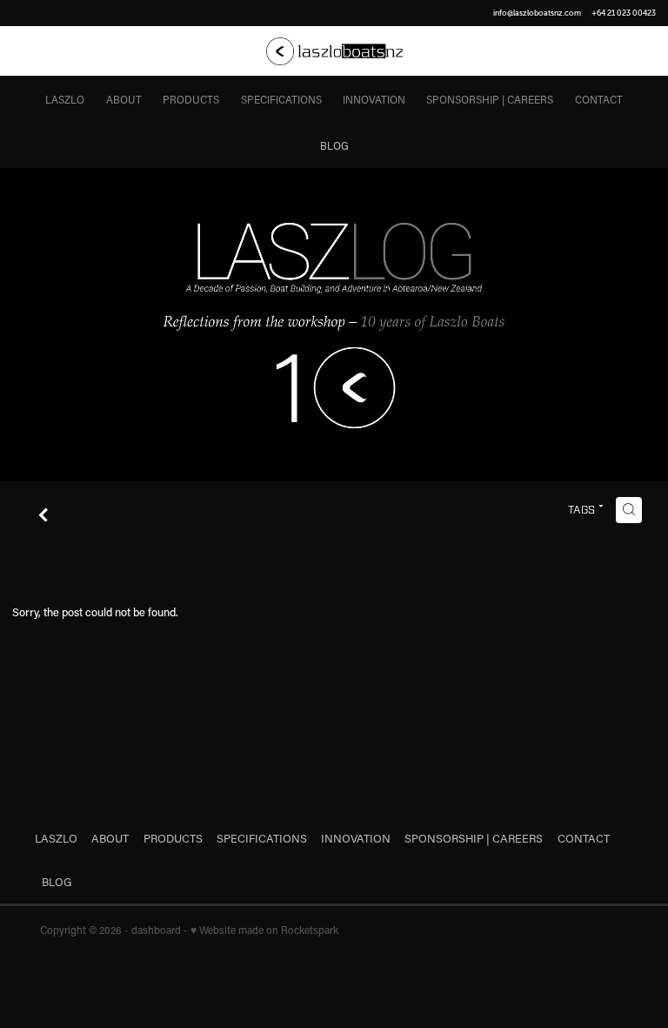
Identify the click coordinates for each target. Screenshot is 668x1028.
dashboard (156, 930)
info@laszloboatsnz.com (537, 13)
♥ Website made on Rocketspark (264, 930)
